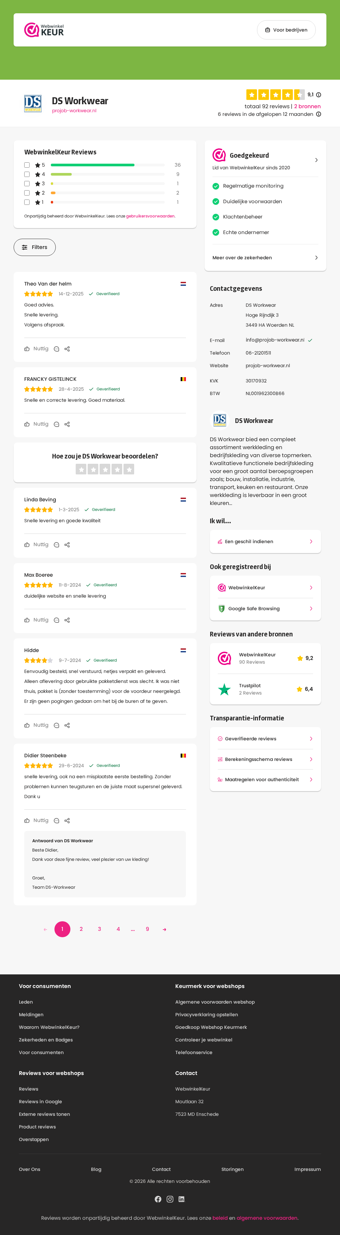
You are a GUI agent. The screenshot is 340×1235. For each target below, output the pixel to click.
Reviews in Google (40, 1101)
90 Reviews (252, 662)
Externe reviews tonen (44, 1114)
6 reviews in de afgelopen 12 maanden (265, 114)
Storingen (232, 1169)
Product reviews (37, 1126)
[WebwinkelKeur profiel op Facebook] (158, 1198)
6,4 (309, 689)
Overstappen (34, 1139)
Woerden (277, 325)
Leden (26, 1002)
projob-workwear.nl (74, 110)
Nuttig (40, 348)
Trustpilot (250, 685)
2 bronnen (307, 107)
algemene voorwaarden (267, 1217)
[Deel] (67, 348)
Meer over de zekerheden (242, 257)
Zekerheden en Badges (46, 1039)
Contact (161, 1169)
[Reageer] (56, 348)
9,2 (309, 658)
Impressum (308, 1169)
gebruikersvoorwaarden (150, 216)
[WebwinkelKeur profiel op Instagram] (170, 1198)
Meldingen (31, 1014)
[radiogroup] (275, 94)
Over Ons (29, 1169)
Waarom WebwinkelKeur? (49, 1027)
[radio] (251, 94)
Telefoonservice (193, 1052)
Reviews (28, 1089)
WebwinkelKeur (257, 654)
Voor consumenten (41, 1052)
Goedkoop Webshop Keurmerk (211, 1027)
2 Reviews (250, 693)
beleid (220, 1217)
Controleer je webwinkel (203, 1039)
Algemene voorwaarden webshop (215, 1002)
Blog (96, 1169)
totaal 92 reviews (267, 106)
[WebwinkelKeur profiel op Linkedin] (182, 1198)
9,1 (314, 95)
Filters (39, 247)
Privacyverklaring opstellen (206, 1014)
